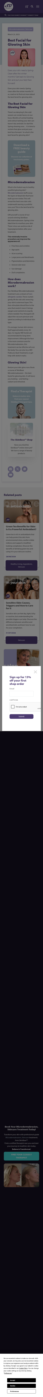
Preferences (14, 1391)
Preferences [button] (8, 1373)
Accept (12, 1380)
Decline (12, 1386)
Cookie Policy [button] (23, 1368)
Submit (21, 716)
